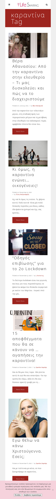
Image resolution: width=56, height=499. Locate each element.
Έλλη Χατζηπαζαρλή (22, 194)
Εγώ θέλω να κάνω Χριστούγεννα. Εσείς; (27, 448)
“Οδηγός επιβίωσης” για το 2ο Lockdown (29, 263)
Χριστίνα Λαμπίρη (41, 367)
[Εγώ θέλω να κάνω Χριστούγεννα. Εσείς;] (28, 418)
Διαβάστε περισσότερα (32, 495)
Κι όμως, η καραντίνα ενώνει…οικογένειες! (25, 177)
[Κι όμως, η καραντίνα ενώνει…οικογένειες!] (28, 153)
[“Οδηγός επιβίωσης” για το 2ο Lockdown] (28, 242)
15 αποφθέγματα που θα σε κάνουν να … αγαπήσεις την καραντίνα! (27, 347)
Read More (20, 131)
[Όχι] (52, 490)
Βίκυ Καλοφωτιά (38, 106)
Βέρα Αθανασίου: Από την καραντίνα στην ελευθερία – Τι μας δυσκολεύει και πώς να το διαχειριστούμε (29, 79)
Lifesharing (40, 275)
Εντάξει (18, 495)
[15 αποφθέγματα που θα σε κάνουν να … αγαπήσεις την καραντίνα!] (28, 320)
